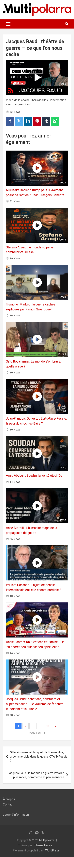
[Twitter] (19, 121)
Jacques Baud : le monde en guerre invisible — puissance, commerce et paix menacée (36, 775)
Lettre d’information (16, 814)
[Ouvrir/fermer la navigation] (8, 24)
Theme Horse (43, 845)
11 (48, 726)
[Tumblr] (46, 121)
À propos (9, 799)
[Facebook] (10, 121)
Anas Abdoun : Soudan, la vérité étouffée (34, 475)
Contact (8, 804)
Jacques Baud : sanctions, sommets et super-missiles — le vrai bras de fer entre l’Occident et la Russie (35, 704)
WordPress (52, 850)
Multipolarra (46, 840)
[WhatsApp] (55, 121)
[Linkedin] (28, 121)
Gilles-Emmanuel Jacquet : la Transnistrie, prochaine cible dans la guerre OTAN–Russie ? (38, 757)
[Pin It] (37, 121)
